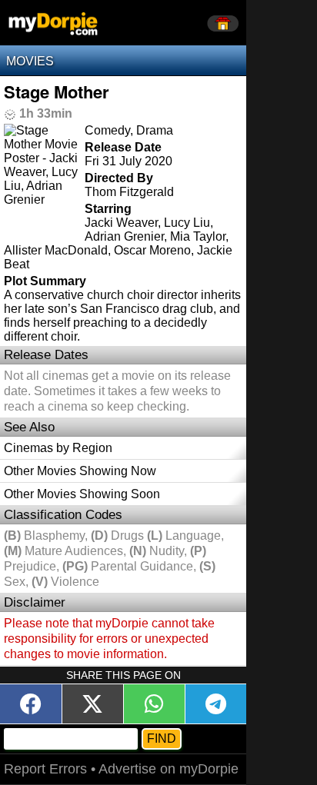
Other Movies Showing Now (80, 470)
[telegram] (215, 703)
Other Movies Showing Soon (82, 494)
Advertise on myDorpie (168, 769)
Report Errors (45, 769)
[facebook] (31, 703)
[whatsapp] (154, 703)
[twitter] (92, 703)
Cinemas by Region (58, 447)
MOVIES (30, 61)
